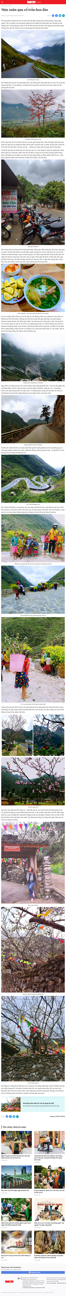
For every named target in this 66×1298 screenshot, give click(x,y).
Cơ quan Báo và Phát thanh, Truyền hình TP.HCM (33, 1287)
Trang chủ (3, 5)
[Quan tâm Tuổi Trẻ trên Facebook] (21, 1282)
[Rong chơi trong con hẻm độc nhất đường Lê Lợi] (16, 1242)
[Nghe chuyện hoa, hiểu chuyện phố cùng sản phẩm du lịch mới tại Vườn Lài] (16, 1142)
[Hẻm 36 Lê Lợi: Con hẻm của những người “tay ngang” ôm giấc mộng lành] (49, 1209)
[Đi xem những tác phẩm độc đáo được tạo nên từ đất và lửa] (49, 1177)
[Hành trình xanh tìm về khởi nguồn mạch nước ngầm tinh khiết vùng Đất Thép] (16, 1209)
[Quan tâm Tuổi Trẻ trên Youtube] (18, 1282)
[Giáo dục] (39, 2)
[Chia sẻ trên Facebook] (56, 15)
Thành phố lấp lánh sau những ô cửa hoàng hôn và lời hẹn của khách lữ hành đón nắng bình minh (48, 1158)
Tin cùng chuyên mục (14, 1127)
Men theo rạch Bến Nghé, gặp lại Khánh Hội (15, 1190)
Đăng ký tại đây (35, 1272)
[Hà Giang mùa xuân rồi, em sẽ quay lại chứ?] (11, 1104)
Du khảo (10, 5)
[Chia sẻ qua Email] (63, 15)
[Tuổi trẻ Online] (31, 2)
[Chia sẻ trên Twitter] (60, 15)
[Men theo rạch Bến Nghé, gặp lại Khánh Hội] (16, 1177)
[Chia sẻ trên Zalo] (53, 15)
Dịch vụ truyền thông (51, 1283)
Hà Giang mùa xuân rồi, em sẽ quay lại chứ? (38, 1103)
